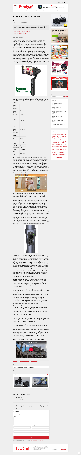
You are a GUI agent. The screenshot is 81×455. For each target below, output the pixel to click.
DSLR (53, 142)
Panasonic (60, 151)
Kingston (63, 147)
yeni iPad (53, 157)
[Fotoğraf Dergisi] (25, 9)
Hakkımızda (22, 1)
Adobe (57, 134)
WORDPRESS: (23, 394)
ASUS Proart (56, 136)
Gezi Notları (28, 10)
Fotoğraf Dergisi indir (61, 144)
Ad (14, 425)
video (64, 155)
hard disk (58, 146)
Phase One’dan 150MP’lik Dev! (21, 385)
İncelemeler (52, 10)
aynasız (60, 136)
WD (66, 155)
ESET (59, 142)
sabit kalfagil (57, 152)
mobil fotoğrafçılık (55, 149)
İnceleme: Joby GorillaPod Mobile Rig (20, 33)
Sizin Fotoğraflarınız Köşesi (60, 154)
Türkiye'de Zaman (60, 155)
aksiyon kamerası (61, 134)
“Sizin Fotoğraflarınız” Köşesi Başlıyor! (41, 390)
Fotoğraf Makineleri (36, 10)
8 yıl (21, 397)
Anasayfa (16, 10)
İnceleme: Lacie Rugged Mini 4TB (20, 35)
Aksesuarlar (45, 10)
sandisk (62, 152)
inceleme (62, 146)
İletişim (18, 1)
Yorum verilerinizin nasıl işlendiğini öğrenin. (37, 440)
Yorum (15, 416)
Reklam (14, 1)
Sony (65, 154)
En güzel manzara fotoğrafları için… (20, 390)
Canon (62, 140)
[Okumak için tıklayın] (22, 382)
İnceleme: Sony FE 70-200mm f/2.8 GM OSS (22, 31)
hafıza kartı (55, 146)
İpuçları (22, 10)
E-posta (33, 425)
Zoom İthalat (58, 157)
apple (65, 134)
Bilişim (58, 10)
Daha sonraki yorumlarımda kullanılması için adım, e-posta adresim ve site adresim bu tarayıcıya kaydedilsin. (29, 434)
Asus (53, 136)
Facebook (28, 394)
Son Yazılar (54, 100)
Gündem (64, 10)
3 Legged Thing (54, 134)
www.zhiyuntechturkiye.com (33, 335)
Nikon (60, 149)
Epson (56, 142)
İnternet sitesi (16, 429)
